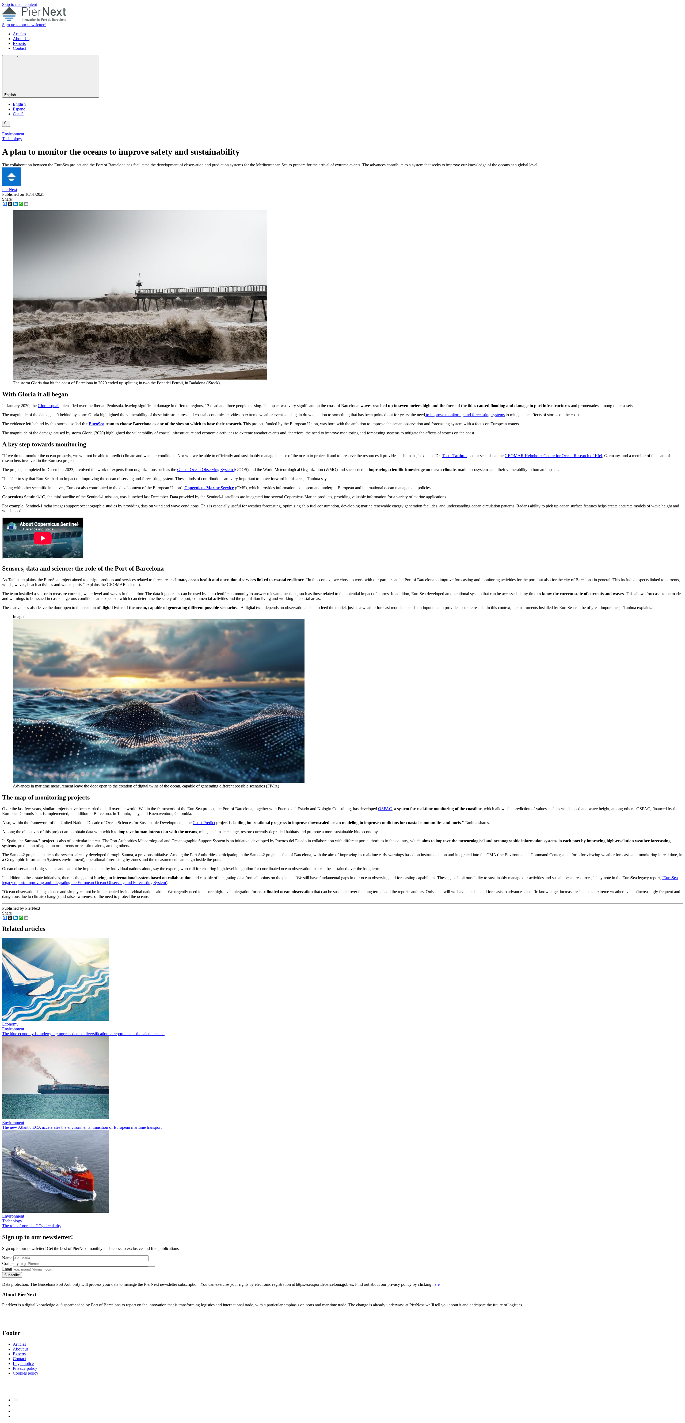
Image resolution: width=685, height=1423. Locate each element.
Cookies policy (25, 1373)
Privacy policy (25, 1368)
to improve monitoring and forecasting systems (465, 414)
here (436, 1284)
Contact (19, 48)
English (10, 95)
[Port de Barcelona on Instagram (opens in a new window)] (15, 1405)
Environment (13, 134)
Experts (19, 43)
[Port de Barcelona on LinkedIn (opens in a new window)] (15, 1400)
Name (7, 1258)
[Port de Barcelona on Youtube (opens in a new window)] (16, 1416)
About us (20, 1349)
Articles (19, 34)
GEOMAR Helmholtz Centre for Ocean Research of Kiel (553, 455)
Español (19, 109)
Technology (12, 138)
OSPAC (385, 808)
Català (18, 114)
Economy (10, 1024)
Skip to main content (19, 4)
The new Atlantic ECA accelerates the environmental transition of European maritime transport (82, 1127)
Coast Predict (204, 822)
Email (7, 1269)
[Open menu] (4, 130)
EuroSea (96, 424)
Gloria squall (48, 405)
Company (10, 1263)
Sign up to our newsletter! (24, 24)
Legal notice (23, 1363)
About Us (21, 38)
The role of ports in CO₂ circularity (31, 1225)
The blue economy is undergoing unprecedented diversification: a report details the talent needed (83, 1033)
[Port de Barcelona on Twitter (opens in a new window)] (15, 1411)
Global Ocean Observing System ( (206, 469)
